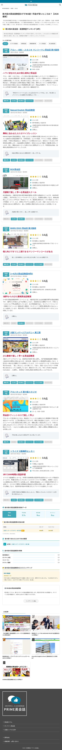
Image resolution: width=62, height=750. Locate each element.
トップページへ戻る (31, 601)
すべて (5, 43)
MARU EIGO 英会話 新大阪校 (23, 228)
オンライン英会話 (9, 726)
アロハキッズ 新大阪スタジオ (23, 392)
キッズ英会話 (42, 43)
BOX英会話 (15, 169)
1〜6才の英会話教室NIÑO (21, 274)
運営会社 (7, 737)
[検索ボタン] (60, 5)
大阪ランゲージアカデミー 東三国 (25, 332)
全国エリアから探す (10, 730)
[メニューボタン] (2, 5)
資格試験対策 (33, 43)
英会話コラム (8, 722)
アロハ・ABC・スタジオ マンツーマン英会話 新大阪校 (34, 50)
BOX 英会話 (7, 573)
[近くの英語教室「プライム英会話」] (31, 5)
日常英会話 (23, 43)
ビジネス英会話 (14, 43)
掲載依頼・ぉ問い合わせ (11, 741)
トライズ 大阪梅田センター (22, 451)
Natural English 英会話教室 (22, 110)
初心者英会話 (52, 43)
